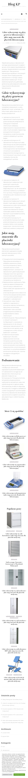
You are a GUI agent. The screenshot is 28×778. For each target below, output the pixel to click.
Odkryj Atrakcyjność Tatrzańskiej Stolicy (12, 699)
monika (7, 42)
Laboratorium (14, 28)
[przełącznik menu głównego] (2, 14)
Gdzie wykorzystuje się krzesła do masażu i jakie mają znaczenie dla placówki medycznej (14, 679)
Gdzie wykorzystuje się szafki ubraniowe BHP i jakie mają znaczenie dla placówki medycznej (14, 651)
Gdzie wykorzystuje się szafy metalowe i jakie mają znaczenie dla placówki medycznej (14, 622)
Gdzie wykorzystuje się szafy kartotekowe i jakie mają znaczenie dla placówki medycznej (14, 535)
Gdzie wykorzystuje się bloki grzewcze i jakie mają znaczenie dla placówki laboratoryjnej (14, 438)
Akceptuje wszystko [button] (19, 774)
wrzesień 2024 (6, 732)
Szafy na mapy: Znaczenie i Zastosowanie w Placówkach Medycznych (14, 564)
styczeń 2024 (5, 736)
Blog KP (14, 4)
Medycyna (19, 530)
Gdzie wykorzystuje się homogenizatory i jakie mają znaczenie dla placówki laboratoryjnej (14, 495)
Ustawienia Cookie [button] (7, 774)
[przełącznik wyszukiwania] (26, 13)
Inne (3, 746)
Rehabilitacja (14, 617)
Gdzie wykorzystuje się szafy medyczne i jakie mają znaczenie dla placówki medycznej (14, 592)
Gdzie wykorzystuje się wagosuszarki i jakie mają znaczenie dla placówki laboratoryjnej (14, 466)
